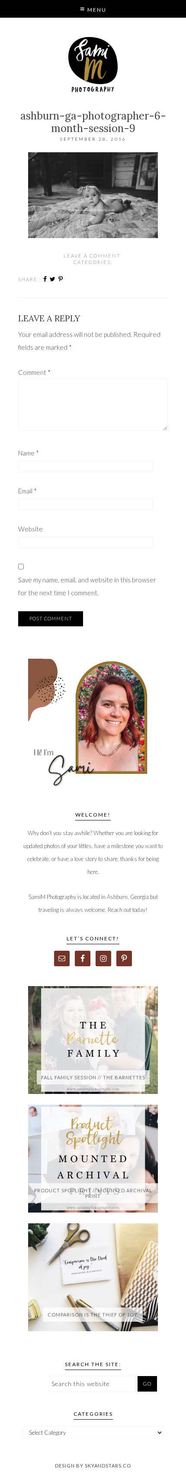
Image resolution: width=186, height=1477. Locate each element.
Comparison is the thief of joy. (93, 1314)
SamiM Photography (93, 64)
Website (30, 529)
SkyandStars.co (108, 1465)
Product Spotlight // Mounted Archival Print (93, 1193)
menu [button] (96, 9)
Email (27, 491)
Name (28, 453)
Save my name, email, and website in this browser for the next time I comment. (87, 586)
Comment (34, 372)
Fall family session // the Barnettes (93, 1077)
